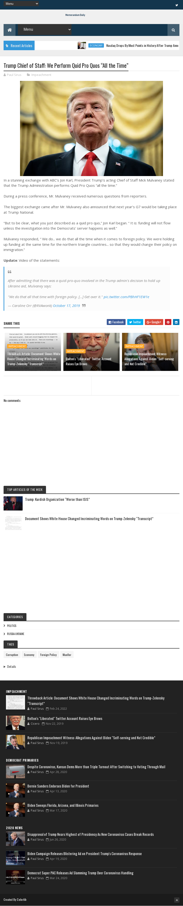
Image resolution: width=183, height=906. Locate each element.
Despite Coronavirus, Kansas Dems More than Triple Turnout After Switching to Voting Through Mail (96, 766)
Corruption (12, 655)
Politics (11, 626)
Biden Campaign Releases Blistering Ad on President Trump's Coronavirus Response (84, 853)
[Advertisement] (91, 568)
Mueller (67, 655)
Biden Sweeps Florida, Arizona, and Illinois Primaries (62, 805)
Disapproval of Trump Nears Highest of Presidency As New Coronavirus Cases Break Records (90, 834)
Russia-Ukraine (15, 634)
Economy (85, 45)
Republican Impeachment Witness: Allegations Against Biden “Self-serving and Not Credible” (149, 358)
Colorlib (21, 899)
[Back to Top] (176, 900)
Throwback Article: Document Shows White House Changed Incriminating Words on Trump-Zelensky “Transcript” (33, 358)
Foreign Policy (48, 655)
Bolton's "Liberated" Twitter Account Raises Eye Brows (89, 361)
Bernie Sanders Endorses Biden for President (58, 785)
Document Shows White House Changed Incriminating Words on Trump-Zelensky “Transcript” (89, 518)
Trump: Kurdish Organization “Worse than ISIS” (57, 499)
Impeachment (41, 75)
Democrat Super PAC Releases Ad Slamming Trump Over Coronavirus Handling (80, 872)
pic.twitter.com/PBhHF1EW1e (126, 296)
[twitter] (176, 5)
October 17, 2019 (66, 305)
